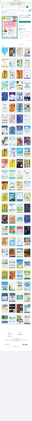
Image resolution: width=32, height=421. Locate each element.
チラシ (23, 26)
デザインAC (18, 346)
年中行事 (23, 35)
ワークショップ (28, 35)
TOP (19, 31)
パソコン (21, 38)
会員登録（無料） (4, 13)
